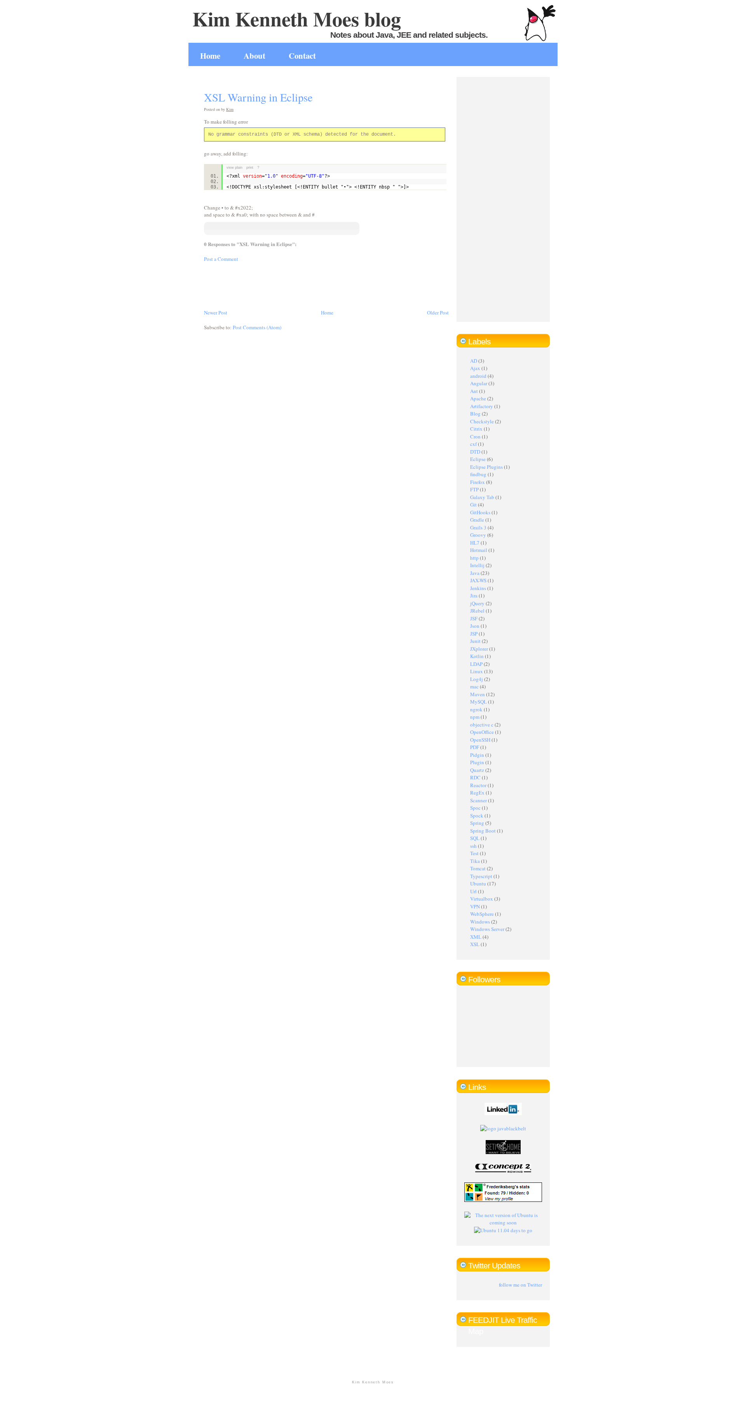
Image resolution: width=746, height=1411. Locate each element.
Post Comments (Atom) (257, 327)
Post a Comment (221, 258)
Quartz (477, 770)
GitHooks (480, 512)
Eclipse (478, 459)
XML (475, 936)
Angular (478, 383)
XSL (474, 944)
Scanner (478, 800)
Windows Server (487, 929)
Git (473, 504)
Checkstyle (482, 421)
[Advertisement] (345, 284)
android (478, 375)
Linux (476, 671)
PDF (474, 747)
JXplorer (479, 648)
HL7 (474, 542)
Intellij (477, 565)
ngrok (476, 709)
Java (474, 572)
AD (473, 360)
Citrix (476, 428)
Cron (475, 436)
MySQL (478, 701)
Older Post (438, 312)
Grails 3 (478, 527)
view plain (234, 167)
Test (474, 853)
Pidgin (477, 754)
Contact (302, 55)
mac (474, 686)
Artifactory (481, 406)
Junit (475, 640)
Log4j (476, 679)
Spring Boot (483, 830)
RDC (475, 777)
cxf (473, 443)
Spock (476, 815)
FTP (474, 489)
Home (210, 55)
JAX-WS (478, 580)
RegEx (477, 792)
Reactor (478, 785)
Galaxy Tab (482, 497)
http (474, 557)
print (249, 167)
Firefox (477, 481)
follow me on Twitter (520, 1284)
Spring (477, 822)
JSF (474, 618)
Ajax (475, 368)
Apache (478, 398)
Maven (477, 694)
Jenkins (478, 588)
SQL (474, 838)
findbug (478, 474)
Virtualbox (481, 898)
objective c (481, 724)
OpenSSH (480, 739)
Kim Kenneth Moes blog (296, 18)
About (254, 55)
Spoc (475, 807)
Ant (474, 391)
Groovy (478, 534)
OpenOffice (482, 731)
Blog (475, 413)
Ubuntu (478, 883)
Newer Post (215, 312)
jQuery (477, 603)
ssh (473, 845)
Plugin (477, 762)
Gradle (477, 519)
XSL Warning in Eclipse (258, 97)
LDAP (476, 663)
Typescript (481, 876)
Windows (480, 921)
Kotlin (477, 656)
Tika (475, 860)
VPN (475, 906)
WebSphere (482, 913)
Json (474, 625)
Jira (474, 595)
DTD (475, 451)
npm (474, 716)
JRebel (477, 610)
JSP (474, 633)
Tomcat (478, 868)
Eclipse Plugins (486, 466)
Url (473, 891)
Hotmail (478, 550)
